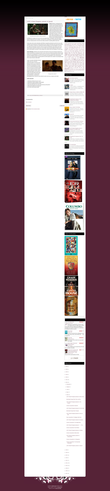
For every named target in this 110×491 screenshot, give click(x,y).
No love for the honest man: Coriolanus (76, 121)
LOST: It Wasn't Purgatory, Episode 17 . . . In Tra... (74, 425)
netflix (66, 62)
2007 (67, 473)
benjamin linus (81, 55)
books (70, 56)
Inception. (71, 85)
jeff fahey (75, 60)
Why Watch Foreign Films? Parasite (72, 410)
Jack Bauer (66, 48)
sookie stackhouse (78, 66)
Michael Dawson (36, 95)
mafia (78, 61)
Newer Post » (28, 105)
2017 (67, 455)
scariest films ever (75, 65)
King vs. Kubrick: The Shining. (75, 107)
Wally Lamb (70, 332)
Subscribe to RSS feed (69, 19)
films (75, 59)
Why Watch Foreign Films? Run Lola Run (73, 399)
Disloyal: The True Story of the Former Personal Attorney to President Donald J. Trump (73, 351)
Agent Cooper (76, 43)
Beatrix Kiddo (71, 44)
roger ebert (70, 65)
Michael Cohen (71, 353)
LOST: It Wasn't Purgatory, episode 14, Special (39, 21)
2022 (67, 377)
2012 (67, 460)
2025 (67, 369)
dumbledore (66, 59)
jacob (73, 60)
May (67, 392)
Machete (82, 49)
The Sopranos (79, 52)
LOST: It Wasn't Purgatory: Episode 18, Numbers (74, 419)
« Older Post (62, 105)
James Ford (77, 48)
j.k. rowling (70, 60)
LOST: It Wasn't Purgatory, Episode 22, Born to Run (75, 396)
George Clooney (81, 45)
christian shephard (79, 56)
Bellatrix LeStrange (77, 44)
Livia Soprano (76, 49)
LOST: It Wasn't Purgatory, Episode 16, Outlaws (74, 430)
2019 (67, 449)
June (67, 389)
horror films (80, 59)
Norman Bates (71, 50)
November (68, 384)
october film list (69, 62)
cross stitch (77, 57)
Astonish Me (70, 337)
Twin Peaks (82, 54)
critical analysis (71, 57)
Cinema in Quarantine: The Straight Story (73, 422)
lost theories (73, 61)
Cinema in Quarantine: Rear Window (72, 427)
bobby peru (66, 56)
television (41, 95)
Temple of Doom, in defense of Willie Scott (77, 92)
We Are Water (70, 331)
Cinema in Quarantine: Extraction (72, 405)
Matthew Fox (67, 50)
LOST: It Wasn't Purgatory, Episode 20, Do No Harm (75, 408)
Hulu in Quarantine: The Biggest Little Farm (73, 417)
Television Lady (54, 485)
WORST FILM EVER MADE (70, 55)
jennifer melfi (79, 60)
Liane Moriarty (71, 323)
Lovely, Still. (72, 114)
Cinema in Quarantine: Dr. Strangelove (73, 439)
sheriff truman (71, 66)
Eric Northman (69, 45)
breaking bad (73, 56)
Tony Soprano (77, 54)
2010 (67, 465)
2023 (67, 374)
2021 (67, 379)
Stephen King (67, 52)
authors (76, 55)
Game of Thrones (75, 45)
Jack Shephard (72, 48)
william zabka (72, 71)
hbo (77, 59)
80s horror (72, 43)
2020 (67, 382)
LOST (33, 95)
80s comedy (68, 43)
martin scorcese (81, 61)
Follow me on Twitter (77, 19)
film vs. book (71, 59)
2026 (67, 366)
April (67, 394)
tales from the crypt (80, 67)
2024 (67, 371)
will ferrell (68, 71)
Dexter (66, 45)
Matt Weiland (70, 345)
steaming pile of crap (71, 67)
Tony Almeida (72, 54)
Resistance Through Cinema (79, 50)
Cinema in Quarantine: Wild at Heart (72, 432)
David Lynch (82, 44)
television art (72, 68)
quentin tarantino (79, 62)
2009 (67, 468)
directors (82, 57)
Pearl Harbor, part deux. (74, 78)
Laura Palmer (70, 49)
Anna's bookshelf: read (75, 319)
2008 (67, 470)
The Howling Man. (73, 144)
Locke (31, 95)
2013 (67, 457)
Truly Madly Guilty (71, 322)
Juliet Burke (82, 48)
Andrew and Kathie (58, 488)
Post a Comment (28, 102)
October (68, 386)
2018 (67, 452)
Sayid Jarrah (77, 51)
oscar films (74, 62)
